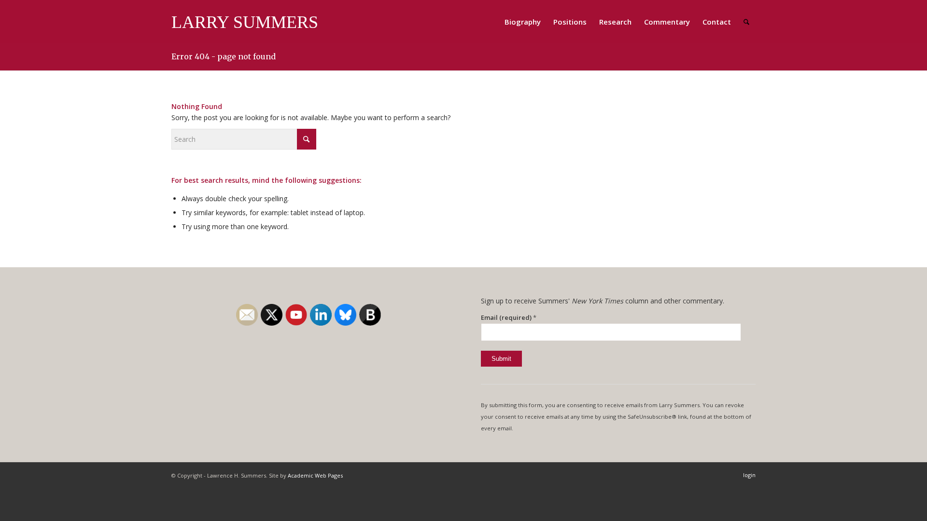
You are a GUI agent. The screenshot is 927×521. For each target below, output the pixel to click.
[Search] (746, 21)
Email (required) (508, 317)
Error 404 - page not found (223, 56)
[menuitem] (522, 21)
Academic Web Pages (315, 475)
